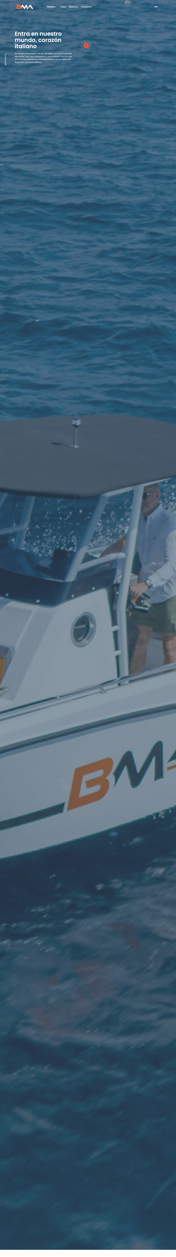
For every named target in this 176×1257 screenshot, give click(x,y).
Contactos (86, 6)
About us (73, 6)
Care (63, 6)
